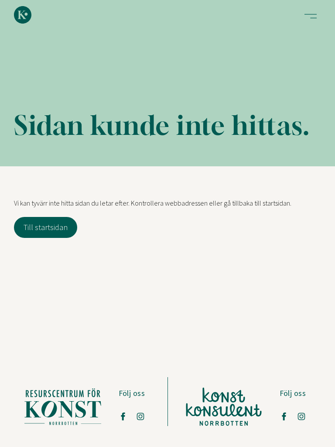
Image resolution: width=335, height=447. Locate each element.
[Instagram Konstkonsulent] (301, 416)
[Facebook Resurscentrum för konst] (123, 416)
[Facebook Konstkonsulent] (284, 416)
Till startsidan (46, 227)
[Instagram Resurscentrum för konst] (140, 416)
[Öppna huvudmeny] (310, 16)
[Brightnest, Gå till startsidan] (22, 15)
